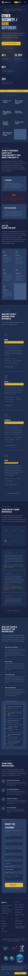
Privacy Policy (4, 931)
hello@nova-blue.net (19, 921)
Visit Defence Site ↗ (11, 484)
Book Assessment (18, 923)
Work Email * (8, 854)
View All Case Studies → (14, 610)
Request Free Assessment (13, 885)
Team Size (7, 860)
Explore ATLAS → (10, 405)
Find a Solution (8, 48)
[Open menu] (25, 2)
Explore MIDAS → (10, 366)
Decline (7, 973)
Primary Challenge (9, 866)
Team (3, 928)
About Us (3, 921)
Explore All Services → (14, 493)
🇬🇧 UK (16, 2)
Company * (7, 848)
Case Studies (4, 923)
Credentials (4, 926)
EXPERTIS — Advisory (19, 909)
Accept (20, 973)
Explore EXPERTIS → (11, 445)
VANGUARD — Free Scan (19, 914)
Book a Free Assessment (10, 43)
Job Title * (7, 841)
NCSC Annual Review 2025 (6, 84)
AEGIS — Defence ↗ (19, 912)
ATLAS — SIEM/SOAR (19, 907)
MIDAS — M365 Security (19, 904)
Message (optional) (9, 872)
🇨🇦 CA (19, 2)
